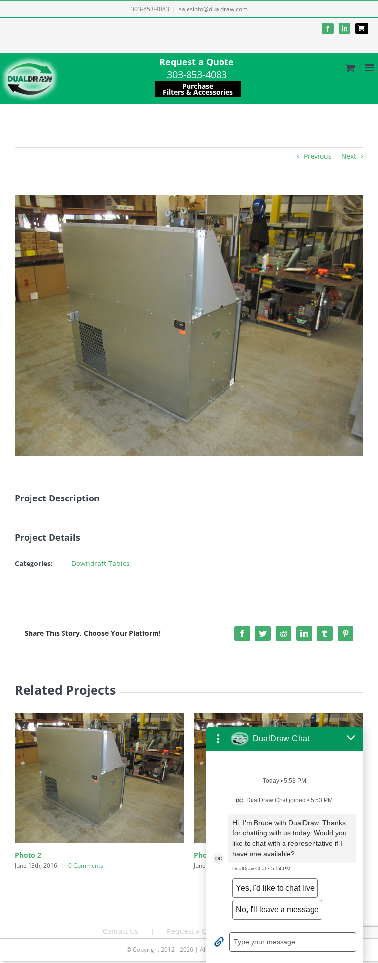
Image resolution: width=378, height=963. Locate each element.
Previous (318, 156)
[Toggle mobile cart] (350, 68)
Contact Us (120, 931)
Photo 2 (28, 855)
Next (348, 156)
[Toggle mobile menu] (370, 68)
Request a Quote (196, 61)
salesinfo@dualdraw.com (213, 9)
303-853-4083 (150, 9)
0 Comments (85, 866)
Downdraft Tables (100, 563)
